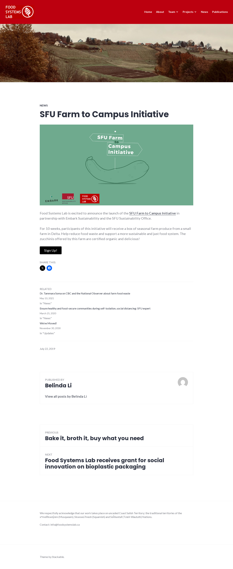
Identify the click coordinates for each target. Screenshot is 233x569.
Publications (220, 11)
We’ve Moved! (48, 323)
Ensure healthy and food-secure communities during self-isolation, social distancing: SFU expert (95, 308)
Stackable (58, 556)
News (204, 11)
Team (171, 11)
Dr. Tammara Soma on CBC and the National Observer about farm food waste (85, 293)
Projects (188, 11)
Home (148, 11)
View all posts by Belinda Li (66, 396)
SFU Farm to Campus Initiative (152, 213)
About (160, 11)
